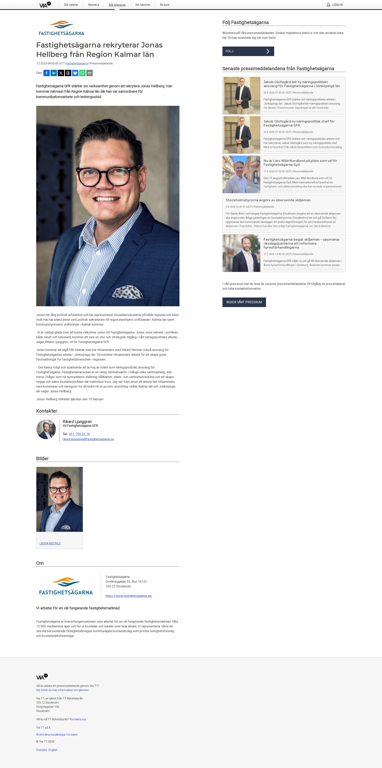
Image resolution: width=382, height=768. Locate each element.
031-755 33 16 (79, 434)
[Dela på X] (61, 73)
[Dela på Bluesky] (75, 73)
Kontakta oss (78, 719)
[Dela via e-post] (89, 73)
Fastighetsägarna (77, 63)
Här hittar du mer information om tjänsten (62, 690)
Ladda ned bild (50, 543)
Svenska (41, 749)
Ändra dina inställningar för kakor (57, 734)
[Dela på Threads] (68, 73)
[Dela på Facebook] (46, 73)
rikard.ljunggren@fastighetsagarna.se (88, 439)
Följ (229, 51)
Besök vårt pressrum (244, 302)
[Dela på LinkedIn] (54, 73)
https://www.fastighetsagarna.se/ (129, 596)
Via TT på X (43, 727)
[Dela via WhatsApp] (82, 73)
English (53, 749)
